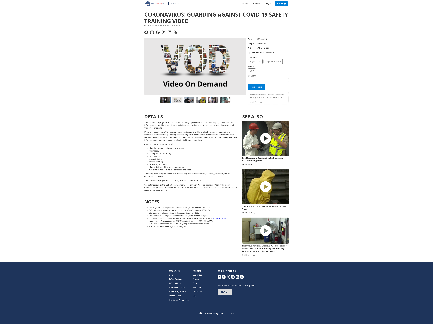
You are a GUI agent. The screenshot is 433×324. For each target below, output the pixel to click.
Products (256, 3)
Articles (245, 3)
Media (251, 66)
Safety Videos (175, 283)
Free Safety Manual (177, 291)
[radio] (255, 61)
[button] (281, 3)
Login (268, 3)
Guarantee (197, 275)
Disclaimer (197, 287)
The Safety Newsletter (179, 300)
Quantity (252, 76)
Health (175, 25)
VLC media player (219, 218)
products (174, 3)
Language (252, 57)
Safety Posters (175, 279)
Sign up (224, 292)
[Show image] (177, 100)
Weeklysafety (150, 25)
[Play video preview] (165, 100)
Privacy (196, 279)
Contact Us (197, 291)
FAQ (194, 295)
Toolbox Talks (175, 295)
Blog (171, 275)
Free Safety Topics (177, 287)
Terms (195, 283)
